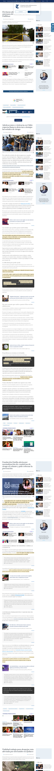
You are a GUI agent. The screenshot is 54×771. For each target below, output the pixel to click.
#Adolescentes (21, 423)
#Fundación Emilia (6, 710)
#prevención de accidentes (13, 708)
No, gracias (21, 11)
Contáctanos (18, 120)
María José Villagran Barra (9, 19)
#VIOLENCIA (15, 423)
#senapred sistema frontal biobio (18, 107)
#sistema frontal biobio (21, 105)
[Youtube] (31, 112)
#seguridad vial (21, 708)
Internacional (14, 1)
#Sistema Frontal (5, 105)
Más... (43, 1)
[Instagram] (25, 112)
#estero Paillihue (13, 105)
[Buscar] (48, 1)
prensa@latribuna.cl (26, 116)
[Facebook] (12, 112)
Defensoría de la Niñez (25, 203)
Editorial (22, 1)
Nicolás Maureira (8, 471)
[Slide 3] (44, 90)
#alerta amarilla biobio (7, 107)
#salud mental (9, 423)
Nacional (18, 1)
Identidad (27, 1)
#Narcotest (5, 708)
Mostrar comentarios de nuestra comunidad (19, 91)
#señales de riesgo (6, 425)
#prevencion (28, 423)
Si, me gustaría (33, 11)
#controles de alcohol (29, 708)
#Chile (4, 423)
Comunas (9, 1)
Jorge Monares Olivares (9, 754)
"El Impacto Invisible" (19, 595)
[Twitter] (18, 112)
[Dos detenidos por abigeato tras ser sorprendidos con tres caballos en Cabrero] (40, 34)
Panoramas (38, 1)
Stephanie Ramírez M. (8, 132)
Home (4, 1)
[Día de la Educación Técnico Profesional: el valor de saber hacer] (44, 76)
